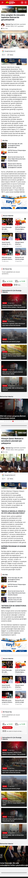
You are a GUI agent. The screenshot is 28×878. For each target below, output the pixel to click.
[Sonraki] (17, 285)
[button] (22, 2)
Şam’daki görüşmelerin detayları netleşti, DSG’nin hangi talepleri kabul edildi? (13, 355)
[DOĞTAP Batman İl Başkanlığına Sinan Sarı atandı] (14, 152)
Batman (5, 303)
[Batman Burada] (10, 2)
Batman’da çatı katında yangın (11, 341)
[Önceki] (15, 285)
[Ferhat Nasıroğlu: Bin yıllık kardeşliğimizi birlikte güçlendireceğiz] (14, 145)
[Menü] (2, 2)
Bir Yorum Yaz (7, 269)
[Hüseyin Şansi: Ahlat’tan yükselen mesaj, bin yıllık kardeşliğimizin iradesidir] (14, 165)
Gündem (5, 351)
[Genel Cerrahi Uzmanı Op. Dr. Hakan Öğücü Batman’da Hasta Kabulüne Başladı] (14, 159)
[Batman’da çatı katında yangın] (20, 255)
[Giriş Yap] (25, 2)
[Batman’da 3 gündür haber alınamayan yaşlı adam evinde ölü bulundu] (14, 318)
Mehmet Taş (9, 24)
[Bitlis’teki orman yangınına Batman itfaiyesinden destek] (7, 255)
